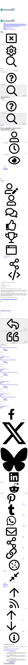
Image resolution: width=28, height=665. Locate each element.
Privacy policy (11, 662)
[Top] (14, 597)
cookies (9, 646)
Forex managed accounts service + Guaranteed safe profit (9, 347)
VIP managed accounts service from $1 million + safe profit (9, 372)
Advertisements (5, 350)
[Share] (14, 269)
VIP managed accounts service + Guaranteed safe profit (8, 359)
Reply (1, 301)
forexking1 (6, 142)
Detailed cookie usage (12, 661)
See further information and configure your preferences (11, 648)
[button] (1, 11)
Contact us (5, 583)
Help (4, 585)
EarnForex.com (5, 586)
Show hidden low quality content (5, 310)
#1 (3, 280)
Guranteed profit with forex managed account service (8, 396)
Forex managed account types (9, 299)
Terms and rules (5, 584)
